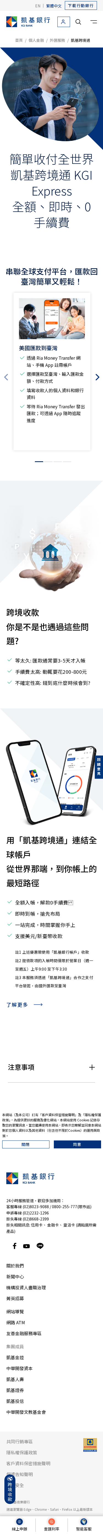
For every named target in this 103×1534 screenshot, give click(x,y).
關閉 (25, 1144)
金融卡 (53, 1225)
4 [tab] (67, 461)
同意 (77, 1144)
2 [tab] (48, 461)
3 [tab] (58, 461)
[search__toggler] (78, 22)
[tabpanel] (51, 371)
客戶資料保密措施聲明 (58, 1114)
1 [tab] (39, 461)
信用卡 (37, 1225)
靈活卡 (69, 1225)
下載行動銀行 (81, 5)
